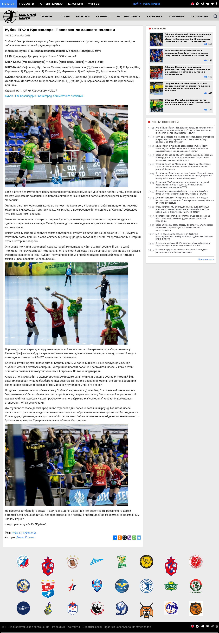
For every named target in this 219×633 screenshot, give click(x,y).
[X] (125, 537)
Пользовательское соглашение (29, 627)
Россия (64, 16)
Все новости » (206, 259)
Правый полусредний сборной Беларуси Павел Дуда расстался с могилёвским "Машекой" (181, 250)
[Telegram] (139, 537)
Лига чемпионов (128, 16)
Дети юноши (199, 16)
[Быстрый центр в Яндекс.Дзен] (197, 3)
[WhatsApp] (134, 537)
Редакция (58, 627)
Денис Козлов (25, 537)
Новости (26, 3)
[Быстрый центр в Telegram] (202, 3)
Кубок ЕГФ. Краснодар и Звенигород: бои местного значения (44, 96)
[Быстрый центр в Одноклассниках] (217, 3)
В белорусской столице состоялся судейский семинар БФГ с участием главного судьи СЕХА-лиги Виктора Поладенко (183, 218)
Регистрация (151, 3)
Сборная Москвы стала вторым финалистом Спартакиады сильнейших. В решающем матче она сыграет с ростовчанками (184, 227)
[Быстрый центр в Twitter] (212, 3)
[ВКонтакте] (115, 537)
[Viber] (129, 537)
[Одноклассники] (120, 537)
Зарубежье (176, 16)
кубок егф (29, 532)
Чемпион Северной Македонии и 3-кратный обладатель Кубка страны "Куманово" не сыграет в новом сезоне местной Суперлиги (183, 166)
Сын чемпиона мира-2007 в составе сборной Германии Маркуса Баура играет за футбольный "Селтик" (183, 244)
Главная (8, 3)
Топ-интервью (50, 3)
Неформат (75, 3)
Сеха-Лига (103, 16)
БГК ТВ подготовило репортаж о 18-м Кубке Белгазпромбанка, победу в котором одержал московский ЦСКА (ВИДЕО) (184, 236)
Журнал (94, 3)
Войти (137, 3)
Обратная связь (92, 627)
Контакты (73, 627)
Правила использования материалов (127, 627)
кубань (16, 532)
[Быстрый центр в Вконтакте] (207, 3)
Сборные (46, 16)
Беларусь (83, 16)
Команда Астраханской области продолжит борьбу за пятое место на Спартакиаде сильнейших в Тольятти (182, 192)
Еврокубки (154, 16)
